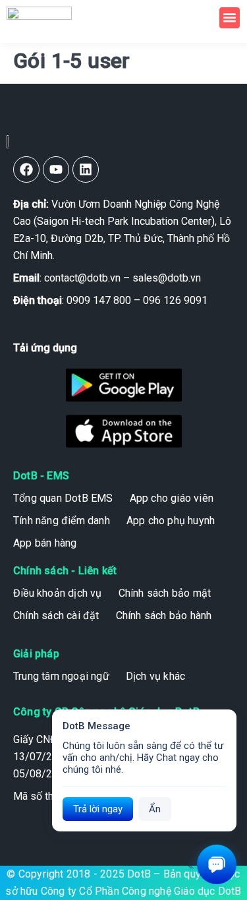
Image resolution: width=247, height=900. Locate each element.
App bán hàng (44, 543)
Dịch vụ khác (155, 676)
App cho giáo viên (171, 498)
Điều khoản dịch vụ (57, 593)
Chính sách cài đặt (56, 615)
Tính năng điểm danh (61, 520)
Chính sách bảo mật (165, 593)
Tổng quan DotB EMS (63, 498)
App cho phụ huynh (170, 520)
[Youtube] (56, 169)
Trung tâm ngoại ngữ (61, 676)
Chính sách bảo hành (164, 615)
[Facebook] (26, 169)
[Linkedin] (85, 169)
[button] (230, 18)
